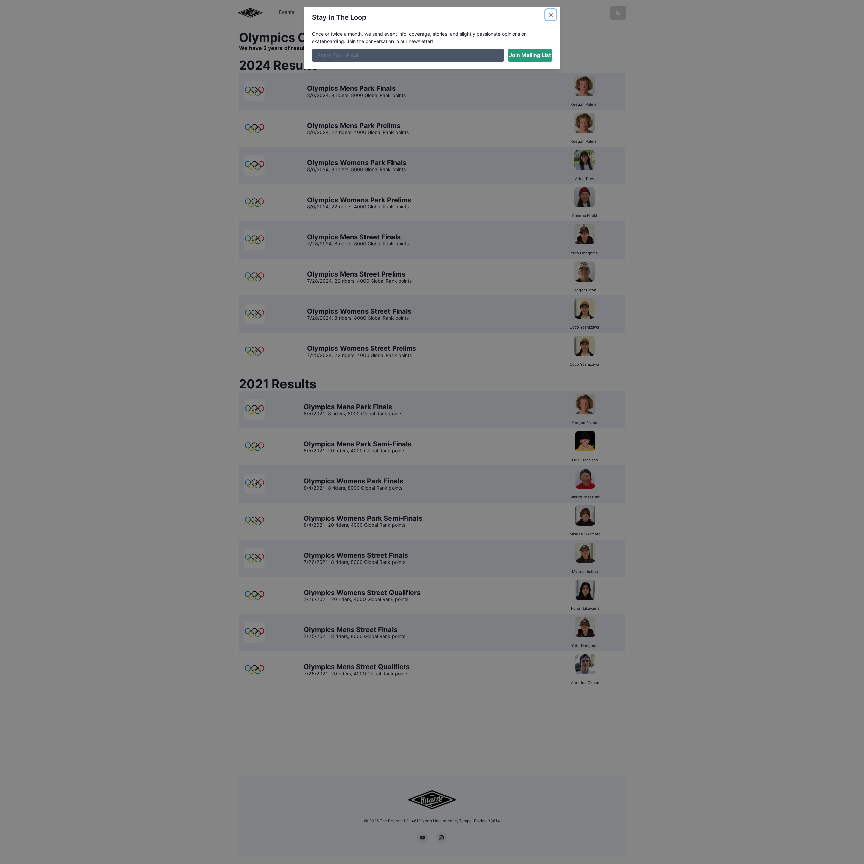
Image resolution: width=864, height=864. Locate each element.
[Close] (550, 14)
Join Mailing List (530, 55)
